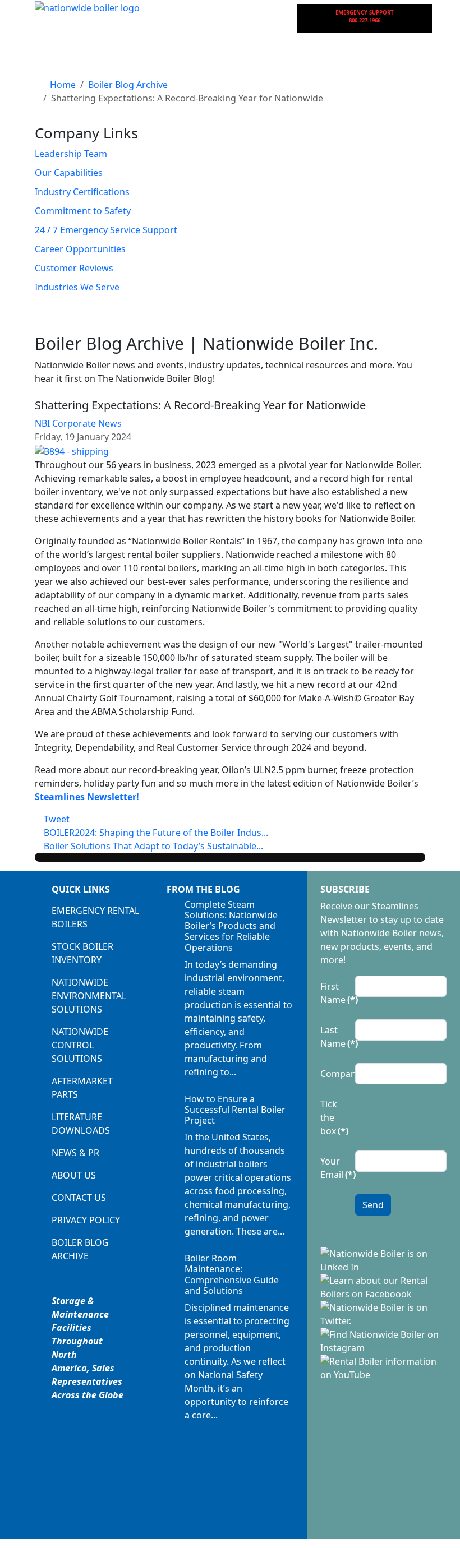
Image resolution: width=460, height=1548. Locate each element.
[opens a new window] (383, 1259)
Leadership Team (71, 153)
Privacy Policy (86, 1220)
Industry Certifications (82, 192)
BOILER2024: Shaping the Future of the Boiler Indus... (155, 832)
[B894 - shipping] (72, 450)
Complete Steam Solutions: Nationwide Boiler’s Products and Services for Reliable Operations (231, 926)
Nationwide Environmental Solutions (89, 995)
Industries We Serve (77, 287)
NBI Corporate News (78, 423)
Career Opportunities (80, 249)
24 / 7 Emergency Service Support (106, 230)
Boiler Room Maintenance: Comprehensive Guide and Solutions (232, 1274)
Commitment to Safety (83, 211)
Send (373, 1205)
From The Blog (203, 889)
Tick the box (334, 1117)
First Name (334, 993)
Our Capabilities (69, 173)
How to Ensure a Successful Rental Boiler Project (235, 1109)
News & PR (75, 1153)
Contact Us (79, 1197)
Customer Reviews (74, 268)
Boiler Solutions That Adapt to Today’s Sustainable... (152, 846)
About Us (74, 1175)
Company (334, 1074)
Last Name (334, 1037)
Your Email (334, 1168)
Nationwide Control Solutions (80, 1045)
